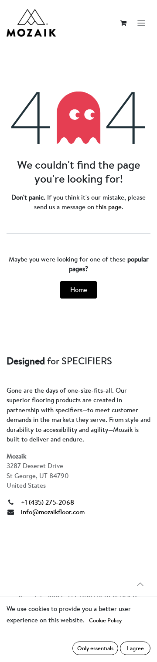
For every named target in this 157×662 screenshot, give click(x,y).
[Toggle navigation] (141, 23)
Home (78, 289)
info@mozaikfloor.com (53, 511)
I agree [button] (135, 648)
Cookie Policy (105, 620)
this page (109, 206)
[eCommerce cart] (123, 23)
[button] (140, 584)
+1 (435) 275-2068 (47, 502)
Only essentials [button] (95, 648)
